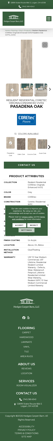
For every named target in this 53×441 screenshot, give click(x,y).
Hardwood (26, 337)
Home (7, 30)
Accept (19, 225)
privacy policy (27, 217)
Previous (4, 88)
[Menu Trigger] (48, 18)
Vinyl (21, 30)
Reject (34, 225)
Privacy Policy (26, 430)
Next (49, 88)
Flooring (14, 30)
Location (26, 373)
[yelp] (28, 317)
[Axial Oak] (42, 144)
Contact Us (26, 165)
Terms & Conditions (26, 433)
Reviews (26, 368)
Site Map (26, 437)
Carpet (26, 332)
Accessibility (26, 427)
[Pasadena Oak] (10, 142)
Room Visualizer (26, 385)
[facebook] (24, 317)
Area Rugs (26, 356)
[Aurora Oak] (31, 144)
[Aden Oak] (21, 144)
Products (27, 30)
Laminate (26, 342)
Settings (26, 230)
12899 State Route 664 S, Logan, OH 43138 (28, 3)
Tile (26, 351)
